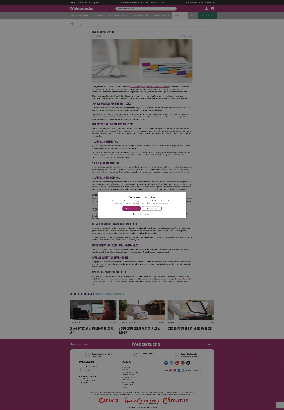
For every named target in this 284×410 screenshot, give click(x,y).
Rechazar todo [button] (152, 208)
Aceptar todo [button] (131, 208)
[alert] (142, 205)
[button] (142, 214)
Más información (163, 203)
